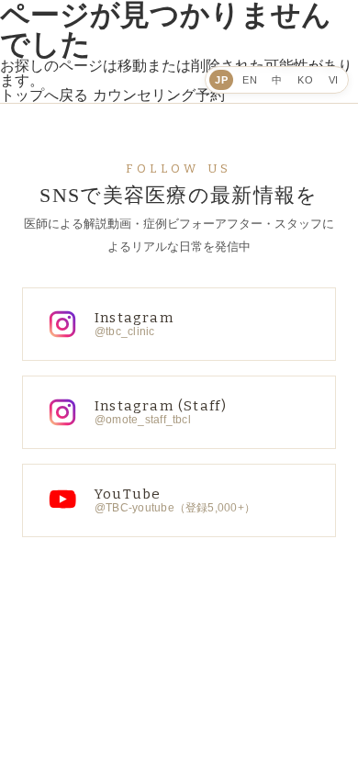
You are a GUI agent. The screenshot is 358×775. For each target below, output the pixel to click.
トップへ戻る (44, 95)
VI (334, 79)
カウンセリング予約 (159, 95)
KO (305, 79)
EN (249, 79)
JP (221, 79)
